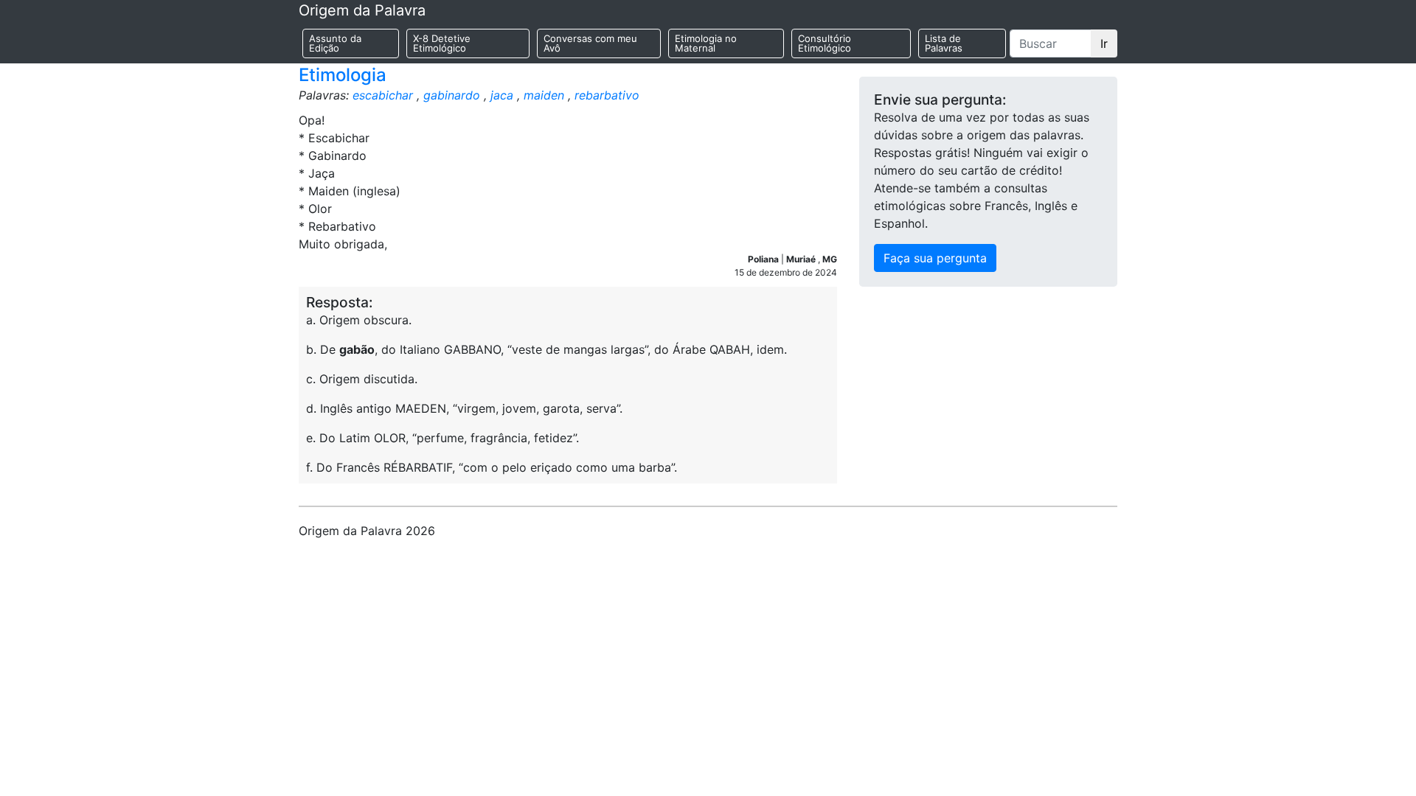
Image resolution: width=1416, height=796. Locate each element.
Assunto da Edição (335, 43)
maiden (544, 95)
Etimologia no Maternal (706, 43)
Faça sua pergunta (935, 258)
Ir (1104, 43)
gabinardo (451, 95)
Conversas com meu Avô (590, 43)
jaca (501, 95)
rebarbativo (607, 95)
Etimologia (342, 74)
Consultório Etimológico (824, 43)
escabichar (383, 95)
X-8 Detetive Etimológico (442, 43)
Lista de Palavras (943, 43)
